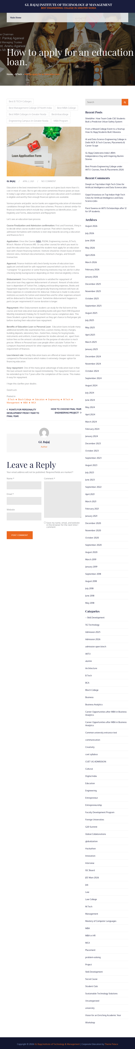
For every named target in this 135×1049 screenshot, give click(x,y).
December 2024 (93, 356)
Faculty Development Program (99, 812)
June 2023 (90, 479)
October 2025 (92, 298)
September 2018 (93, 574)
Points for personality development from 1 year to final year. (23, 412)
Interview (89, 863)
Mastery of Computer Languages (100, 921)
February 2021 (92, 508)
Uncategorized (92, 1000)
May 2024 (90, 407)
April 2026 (90, 255)
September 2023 (93, 458)
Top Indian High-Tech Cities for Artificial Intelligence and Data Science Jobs (105, 197)
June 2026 (90, 240)
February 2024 (92, 429)
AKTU (88, 653)
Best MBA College (66, 107)
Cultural (89, 769)
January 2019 (91, 566)
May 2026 (90, 247)
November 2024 (93, 363)
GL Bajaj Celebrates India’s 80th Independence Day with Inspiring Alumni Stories (104, 156)
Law (87, 892)
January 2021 (91, 516)
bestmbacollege (60, 114)
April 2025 (90, 334)
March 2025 (91, 342)
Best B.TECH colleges (20, 101)
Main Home (15, 17)
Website (11, 509)
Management (13, 402)
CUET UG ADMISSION (95, 761)
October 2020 (92, 537)
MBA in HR (90, 935)
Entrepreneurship (93, 805)
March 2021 (90, 501)
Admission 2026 (92, 639)
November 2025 (93, 291)
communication (92, 740)
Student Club (91, 986)
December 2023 (93, 443)
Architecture (91, 668)
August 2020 (91, 552)
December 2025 (93, 284)
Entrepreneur (91, 798)
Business (89, 697)
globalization (91, 841)
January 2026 (91, 276)
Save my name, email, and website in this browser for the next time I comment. (63, 525)
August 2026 (91, 226)
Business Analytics (94, 704)
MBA (38, 241)
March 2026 (91, 262)
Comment (49, 478)
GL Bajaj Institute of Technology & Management (68, 5)
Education (39, 399)
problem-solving (93, 957)
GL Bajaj (11, 181)
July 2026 (89, 233)
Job (86, 884)
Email (10, 494)
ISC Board (90, 870)
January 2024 (91, 436)
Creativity (90, 747)
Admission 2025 (92, 632)
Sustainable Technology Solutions (101, 993)
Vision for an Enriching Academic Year (103, 1015)
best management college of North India (30, 107)
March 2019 (90, 559)
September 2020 (93, 545)
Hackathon (90, 848)
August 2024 (91, 385)
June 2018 (89, 595)
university (90, 1008)
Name (10, 478)
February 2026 (92, 269)
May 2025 (90, 327)
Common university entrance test (101, 732)
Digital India (91, 776)
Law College (91, 899)
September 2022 (93, 487)
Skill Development (94, 971)
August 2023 (91, 465)
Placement (90, 950)
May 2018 (89, 603)
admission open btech (95, 646)
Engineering (53, 399)
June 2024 (90, 400)
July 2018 (89, 588)
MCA (33, 402)
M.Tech (66, 399)
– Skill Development (95, 617)
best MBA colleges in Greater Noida (27, 114)
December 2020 (93, 523)
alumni (88, 661)
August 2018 (91, 581)
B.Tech (11, 399)
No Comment (48, 181)
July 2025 (89, 320)
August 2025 (91, 313)
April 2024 (90, 414)
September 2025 (93, 305)
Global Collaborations (95, 834)
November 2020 (93, 530)
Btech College (24, 399)
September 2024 (93, 378)
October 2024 (92, 371)
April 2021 (90, 494)
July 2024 (89, 392)
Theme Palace (111, 1044)
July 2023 (89, 472)
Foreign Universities (94, 819)
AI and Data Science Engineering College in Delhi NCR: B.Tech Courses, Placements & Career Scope (105, 142)
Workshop (90, 1022)
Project (88, 964)
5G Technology (92, 624)
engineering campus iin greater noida (28, 120)
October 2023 (92, 450)
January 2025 (91, 349)
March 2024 (91, 421)
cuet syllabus (91, 754)
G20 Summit (91, 826)
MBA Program (61, 120)
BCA (87, 682)
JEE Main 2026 (92, 877)
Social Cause (91, 979)
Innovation (90, 855)
